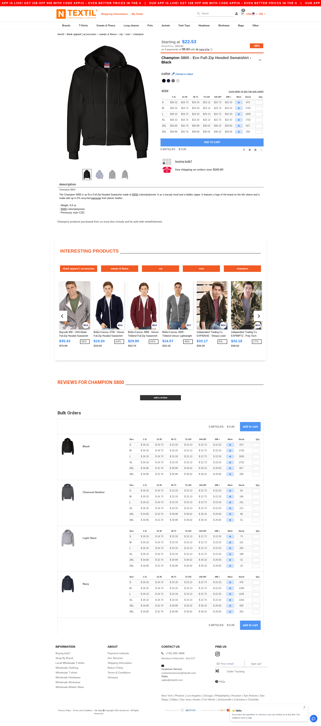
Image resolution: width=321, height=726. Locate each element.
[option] (107, 102)
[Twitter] (249, 150)
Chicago (208, 695)
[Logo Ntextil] (76, 13)
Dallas (174, 699)
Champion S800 (67, 189)
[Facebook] (243, 150)
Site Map (98, 710)
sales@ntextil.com (172, 679)
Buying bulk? (183, 161)
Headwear (204, 25)
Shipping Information (114, 13)
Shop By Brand (64, 658)
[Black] (164, 81)
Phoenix (179, 695)
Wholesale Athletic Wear (70, 687)
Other (255, 25)
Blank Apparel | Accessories (78, 268)
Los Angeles (194, 695)
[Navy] (168, 81)
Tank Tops (184, 25)
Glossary (113, 677)
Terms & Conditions (119, 672)
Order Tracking (235, 671)
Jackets (165, 25)
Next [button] (110, 106)
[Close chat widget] (304, 707)
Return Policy (115, 667)
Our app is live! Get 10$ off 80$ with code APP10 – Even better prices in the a (223, 3)
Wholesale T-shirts (66, 672)
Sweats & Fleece (105, 25)
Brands (66, 25)
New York (167, 695)
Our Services (115, 658)
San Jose (185, 699)
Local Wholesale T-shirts (70, 662)
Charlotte (253, 699)
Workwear (224, 25)
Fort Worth (208, 699)
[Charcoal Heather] (173, 81)
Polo (150, 25)
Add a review (160, 397)
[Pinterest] (255, 150)
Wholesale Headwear (68, 677)
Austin (196, 699)
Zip (160, 268)
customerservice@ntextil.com (178, 672)
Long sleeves (131, 25)
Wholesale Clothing (67, 667)
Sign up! (256, 663)
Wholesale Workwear (68, 682)
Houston (236, 695)
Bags (241, 25)
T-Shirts (83, 25)
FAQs (222, 681)
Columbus (240, 699)
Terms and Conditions (83, 710)
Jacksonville (224, 699)
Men (201, 268)
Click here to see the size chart (246, 92)
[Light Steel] (178, 81)
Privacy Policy (64, 710)
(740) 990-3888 (175, 653)
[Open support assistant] (313, 718)
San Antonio (251, 695)
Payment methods (118, 653)
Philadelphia (222, 695)
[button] (237, 13)
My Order (137, 13)
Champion (170, 58)
